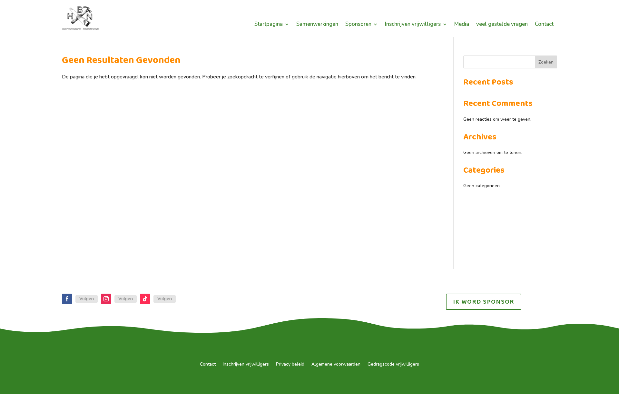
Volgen (86, 299)
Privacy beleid (290, 364)
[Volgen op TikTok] (145, 299)
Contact (544, 25)
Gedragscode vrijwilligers (393, 364)
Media (461, 25)
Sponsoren (358, 25)
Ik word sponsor (483, 302)
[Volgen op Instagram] (106, 299)
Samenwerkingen (317, 25)
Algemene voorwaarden (335, 364)
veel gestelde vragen (502, 25)
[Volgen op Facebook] (67, 299)
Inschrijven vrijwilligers (413, 25)
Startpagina (268, 25)
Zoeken (546, 62)
